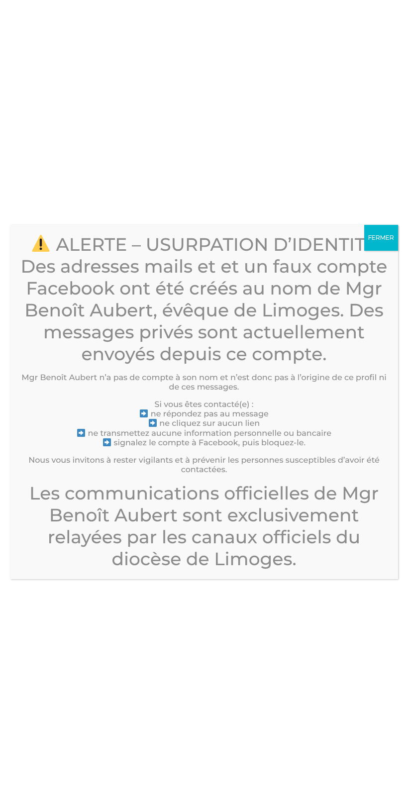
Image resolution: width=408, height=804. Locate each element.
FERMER (381, 237)
